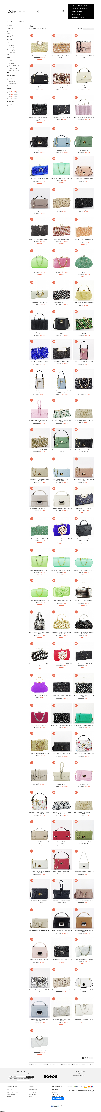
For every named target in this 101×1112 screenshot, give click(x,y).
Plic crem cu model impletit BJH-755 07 (61, 989)
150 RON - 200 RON (13, 68)
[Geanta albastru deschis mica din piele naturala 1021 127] (61, 379)
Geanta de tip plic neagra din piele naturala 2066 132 (83, 450)
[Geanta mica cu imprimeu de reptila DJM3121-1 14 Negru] (83, 527)
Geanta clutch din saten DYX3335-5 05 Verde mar (61, 601)
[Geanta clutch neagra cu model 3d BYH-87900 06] (83, 683)
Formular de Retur (33, 1094)
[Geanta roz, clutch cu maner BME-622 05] (83, 105)
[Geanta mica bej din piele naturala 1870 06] (39, 830)
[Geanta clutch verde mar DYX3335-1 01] (39, 259)
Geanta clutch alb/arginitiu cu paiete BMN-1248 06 (61, 813)
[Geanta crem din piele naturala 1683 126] (39, 918)
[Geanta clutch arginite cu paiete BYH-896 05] (39, 978)
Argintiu (10, 47)
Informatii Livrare (77, 11)
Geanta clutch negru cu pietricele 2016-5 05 (39, 664)
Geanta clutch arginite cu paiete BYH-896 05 (39, 990)
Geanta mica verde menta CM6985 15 (83, 725)
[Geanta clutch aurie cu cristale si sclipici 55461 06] (83, 290)
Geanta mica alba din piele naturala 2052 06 (83, 872)
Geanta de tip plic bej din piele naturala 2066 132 (39, 480)
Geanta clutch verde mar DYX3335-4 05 (39, 600)
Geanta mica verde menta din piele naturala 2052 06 (83, 149)
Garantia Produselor (33, 1092)
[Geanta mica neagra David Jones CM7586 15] (61, 918)
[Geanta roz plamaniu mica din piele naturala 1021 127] (83, 349)
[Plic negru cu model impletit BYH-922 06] (61, 349)
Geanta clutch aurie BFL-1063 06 (39, 449)
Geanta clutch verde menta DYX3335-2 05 (61, 178)
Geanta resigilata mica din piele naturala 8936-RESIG (61, 960)
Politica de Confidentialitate (23, 1080)
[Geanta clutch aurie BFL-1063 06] (39, 438)
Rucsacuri (9, 30)
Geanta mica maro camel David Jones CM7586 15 (84, 930)
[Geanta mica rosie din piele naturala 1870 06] (61, 830)
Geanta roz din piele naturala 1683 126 (83, 900)
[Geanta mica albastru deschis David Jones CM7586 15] (39, 1007)
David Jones (11, 78)
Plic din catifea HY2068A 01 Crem (39, 302)
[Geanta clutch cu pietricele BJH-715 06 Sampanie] (61, 44)
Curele (8, 33)
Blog (82, 17)
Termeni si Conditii (11, 1091)
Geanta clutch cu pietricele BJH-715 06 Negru (61, 696)
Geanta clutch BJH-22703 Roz (61, 271)
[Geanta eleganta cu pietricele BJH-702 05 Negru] (39, 620)
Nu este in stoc (12, 106)
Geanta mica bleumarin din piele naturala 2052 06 (39, 901)
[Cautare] (37, 11)
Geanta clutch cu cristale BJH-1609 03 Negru (84, 601)
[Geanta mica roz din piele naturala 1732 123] (39, 408)
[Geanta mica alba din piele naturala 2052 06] (83, 859)
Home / (9, 21)
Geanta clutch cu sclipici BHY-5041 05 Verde (83, 271)
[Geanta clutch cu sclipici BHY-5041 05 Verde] (83, 259)
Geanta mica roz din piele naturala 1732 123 (39, 421)
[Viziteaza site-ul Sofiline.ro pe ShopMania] (55, 1106)
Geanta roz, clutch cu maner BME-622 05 (84, 117)
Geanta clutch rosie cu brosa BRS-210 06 (62, 663)
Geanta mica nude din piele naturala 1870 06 (39, 210)
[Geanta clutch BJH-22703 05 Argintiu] (83, 947)
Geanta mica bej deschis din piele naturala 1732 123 (61, 783)
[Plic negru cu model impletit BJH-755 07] (83, 198)
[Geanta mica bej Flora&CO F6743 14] (39, 771)
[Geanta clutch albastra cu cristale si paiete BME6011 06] (39, 349)
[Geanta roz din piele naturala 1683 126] (83, 889)
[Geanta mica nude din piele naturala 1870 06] (39, 198)
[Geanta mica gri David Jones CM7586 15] (39, 496)
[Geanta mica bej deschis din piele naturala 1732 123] (61, 771)
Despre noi (9, 1089)
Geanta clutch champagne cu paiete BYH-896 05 (61, 86)
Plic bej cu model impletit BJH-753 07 (84, 420)
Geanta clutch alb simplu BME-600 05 (83, 1019)
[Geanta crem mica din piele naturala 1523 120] (83, 74)
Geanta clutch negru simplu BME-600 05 (39, 239)
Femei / (13, 21)
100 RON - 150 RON (13, 67)
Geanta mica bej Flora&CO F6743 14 (39, 783)
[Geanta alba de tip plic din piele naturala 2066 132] (39, 859)
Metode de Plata (33, 1089)
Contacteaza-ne (58, 1098)
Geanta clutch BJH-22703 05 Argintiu (84, 959)
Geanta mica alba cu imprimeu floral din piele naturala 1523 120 (84, 754)
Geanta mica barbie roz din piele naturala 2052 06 (84, 783)
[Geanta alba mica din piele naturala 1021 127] (39, 379)
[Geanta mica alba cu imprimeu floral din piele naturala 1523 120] (83, 741)
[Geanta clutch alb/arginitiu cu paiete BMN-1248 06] (61, 800)
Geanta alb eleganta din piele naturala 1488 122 (83, 990)
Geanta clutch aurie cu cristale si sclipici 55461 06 (84, 303)
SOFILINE (11, 85)
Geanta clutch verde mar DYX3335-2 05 (39, 570)
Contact (9, 1096)
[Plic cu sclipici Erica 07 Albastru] (83, 496)
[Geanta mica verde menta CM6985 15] (83, 713)
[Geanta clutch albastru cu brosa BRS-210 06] (61, 527)
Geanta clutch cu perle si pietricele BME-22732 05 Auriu (61, 632)
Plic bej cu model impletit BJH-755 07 (61, 210)
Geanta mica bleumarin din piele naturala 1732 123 (61, 901)
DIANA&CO (11, 80)
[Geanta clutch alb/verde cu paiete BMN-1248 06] (61, 408)
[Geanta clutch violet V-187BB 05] (39, 683)
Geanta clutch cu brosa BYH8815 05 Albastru (39, 179)
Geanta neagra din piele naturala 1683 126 (61, 754)
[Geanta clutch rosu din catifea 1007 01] (39, 713)
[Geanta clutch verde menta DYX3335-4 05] (83, 558)
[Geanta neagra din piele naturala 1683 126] (61, 741)
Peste (10, 91)
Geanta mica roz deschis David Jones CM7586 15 (39, 960)
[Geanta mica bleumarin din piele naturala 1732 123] (61, 889)
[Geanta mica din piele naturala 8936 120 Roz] (83, 44)
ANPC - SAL (31, 1098)
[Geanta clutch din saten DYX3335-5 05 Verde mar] (61, 588)
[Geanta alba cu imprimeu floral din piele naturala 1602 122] (39, 800)
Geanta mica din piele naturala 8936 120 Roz (84, 56)
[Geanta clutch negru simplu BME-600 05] (39, 227)
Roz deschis (11, 50)
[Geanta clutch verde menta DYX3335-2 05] (61, 166)
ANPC (30, 1096)
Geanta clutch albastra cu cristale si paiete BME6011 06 (39, 362)
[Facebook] (45, 1076)
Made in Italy (11, 83)
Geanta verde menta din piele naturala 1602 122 (61, 450)
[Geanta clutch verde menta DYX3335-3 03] (61, 558)
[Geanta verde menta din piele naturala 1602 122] (61, 438)
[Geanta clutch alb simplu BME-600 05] (83, 1007)
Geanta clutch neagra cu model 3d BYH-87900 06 (84, 696)
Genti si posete (10, 28)
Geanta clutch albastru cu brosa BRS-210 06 (61, 539)
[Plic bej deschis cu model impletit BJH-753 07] (83, 800)
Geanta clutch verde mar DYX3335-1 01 (39, 271)
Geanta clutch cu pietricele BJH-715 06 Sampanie (61, 56)
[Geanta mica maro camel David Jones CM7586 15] (83, 918)
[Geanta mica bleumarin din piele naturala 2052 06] (39, 889)
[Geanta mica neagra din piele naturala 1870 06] (39, 74)
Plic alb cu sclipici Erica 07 (39, 1050)
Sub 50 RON (11, 63)
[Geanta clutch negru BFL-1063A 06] (61, 290)
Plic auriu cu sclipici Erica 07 (39, 55)
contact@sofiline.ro (80, 1075)
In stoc (10, 104)
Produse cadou (76, 14)
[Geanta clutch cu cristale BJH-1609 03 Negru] (83, 588)
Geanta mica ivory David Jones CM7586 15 (61, 508)
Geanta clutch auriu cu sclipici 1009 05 (39, 753)
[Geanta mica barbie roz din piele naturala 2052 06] (83, 771)
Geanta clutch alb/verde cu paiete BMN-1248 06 (61, 421)
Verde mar (11, 49)
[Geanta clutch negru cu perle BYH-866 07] (61, 713)
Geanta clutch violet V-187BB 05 (39, 695)
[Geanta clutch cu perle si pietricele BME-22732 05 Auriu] (61, 620)
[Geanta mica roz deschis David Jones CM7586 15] (39, 947)
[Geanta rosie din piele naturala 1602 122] (61, 859)
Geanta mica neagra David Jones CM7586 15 (61, 930)
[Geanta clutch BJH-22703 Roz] (61, 259)
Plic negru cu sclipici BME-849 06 (61, 117)
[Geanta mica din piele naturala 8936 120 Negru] (39, 105)
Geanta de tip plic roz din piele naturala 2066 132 (84, 480)
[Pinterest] (47, 1076)
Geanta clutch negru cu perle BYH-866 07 (61, 725)
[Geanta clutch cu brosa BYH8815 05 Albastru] (39, 166)
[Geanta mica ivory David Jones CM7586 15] (61, 496)
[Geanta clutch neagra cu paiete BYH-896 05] (83, 379)
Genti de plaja (10, 35)
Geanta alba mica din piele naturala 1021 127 (39, 391)
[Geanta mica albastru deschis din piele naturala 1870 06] (61, 137)
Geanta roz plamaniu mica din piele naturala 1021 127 (84, 362)
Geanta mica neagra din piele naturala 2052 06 (39, 149)
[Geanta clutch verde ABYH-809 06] (39, 527)
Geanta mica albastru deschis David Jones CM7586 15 (39, 1019)
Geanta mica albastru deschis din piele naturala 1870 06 (61, 149)
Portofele (9, 36)
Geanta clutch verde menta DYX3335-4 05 (83, 570)
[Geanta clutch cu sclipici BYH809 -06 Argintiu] (61, 1007)
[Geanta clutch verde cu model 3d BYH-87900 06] (83, 320)
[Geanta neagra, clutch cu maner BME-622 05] (39, 320)
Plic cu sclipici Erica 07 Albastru (84, 508)
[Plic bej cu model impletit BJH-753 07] (83, 408)
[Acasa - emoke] (11, 11)
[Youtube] (50, 1076)
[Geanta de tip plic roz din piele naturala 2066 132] (83, 467)
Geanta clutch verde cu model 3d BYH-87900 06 (83, 332)
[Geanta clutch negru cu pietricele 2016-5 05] (39, 652)
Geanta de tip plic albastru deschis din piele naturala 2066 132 (61, 480)
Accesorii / (18, 21)
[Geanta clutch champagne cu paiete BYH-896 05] (61, 74)
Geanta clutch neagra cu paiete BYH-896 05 (84, 391)
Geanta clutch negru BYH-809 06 (84, 663)
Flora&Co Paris (12, 81)
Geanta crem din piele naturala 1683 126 (39, 930)
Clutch (8, 31)
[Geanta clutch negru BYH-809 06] (83, 652)
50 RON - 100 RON (12, 65)
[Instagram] (56, 1076)
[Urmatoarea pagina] (92, 1058)
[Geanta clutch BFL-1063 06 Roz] (61, 227)
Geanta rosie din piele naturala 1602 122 (61, 871)
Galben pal (11, 52)
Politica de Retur (33, 1091)
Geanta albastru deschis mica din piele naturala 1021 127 (61, 391)
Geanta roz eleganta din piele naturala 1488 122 (83, 179)
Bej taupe (11, 45)
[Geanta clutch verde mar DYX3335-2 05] (39, 558)
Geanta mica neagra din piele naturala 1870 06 (39, 86)
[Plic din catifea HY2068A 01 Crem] (39, 290)
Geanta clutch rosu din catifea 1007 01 (39, 725)
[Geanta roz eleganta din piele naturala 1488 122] (83, 166)
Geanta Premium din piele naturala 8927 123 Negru (61, 332)
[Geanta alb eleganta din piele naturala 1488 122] (83, 978)
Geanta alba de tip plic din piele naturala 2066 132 (39, 872)
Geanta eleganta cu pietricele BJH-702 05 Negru (39, 632)
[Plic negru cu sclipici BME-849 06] (61, 105)
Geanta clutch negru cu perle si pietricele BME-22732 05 (83, 632)
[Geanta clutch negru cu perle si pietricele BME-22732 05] (83, 620)
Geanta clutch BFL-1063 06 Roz (61, 239)
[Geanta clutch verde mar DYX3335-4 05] (39, 588)
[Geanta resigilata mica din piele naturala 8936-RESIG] (61, 947)
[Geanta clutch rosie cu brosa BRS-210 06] (61, 652)
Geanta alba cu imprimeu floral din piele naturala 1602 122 (39, 813)
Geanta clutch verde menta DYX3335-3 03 (61, 570)
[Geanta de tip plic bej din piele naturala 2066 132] (39, 467)
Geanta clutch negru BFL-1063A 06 (61, 302)
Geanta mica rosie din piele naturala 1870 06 (61, 842)
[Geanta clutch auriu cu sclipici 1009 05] (39, 741)
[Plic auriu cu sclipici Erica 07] (39, 44)
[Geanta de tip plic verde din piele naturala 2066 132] (83, 830)
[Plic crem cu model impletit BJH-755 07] (61, 978)
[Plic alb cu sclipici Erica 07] (39, 1039)
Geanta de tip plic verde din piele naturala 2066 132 (83, 842)
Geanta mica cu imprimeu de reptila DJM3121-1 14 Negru (84, 539)
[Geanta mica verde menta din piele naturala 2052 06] (83, 137)
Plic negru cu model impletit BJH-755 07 (84, 210)
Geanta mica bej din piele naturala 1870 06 (39, 842)
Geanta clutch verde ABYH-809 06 (39, 539)
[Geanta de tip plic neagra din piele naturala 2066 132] (83, 438)
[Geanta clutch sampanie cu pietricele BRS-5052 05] (83, 227)
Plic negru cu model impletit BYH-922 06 (61, 361)
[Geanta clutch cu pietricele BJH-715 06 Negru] (61, 683)
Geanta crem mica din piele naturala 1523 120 (84, 86)
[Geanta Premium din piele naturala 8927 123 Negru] (61, 320)
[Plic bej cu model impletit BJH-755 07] (61, 198)
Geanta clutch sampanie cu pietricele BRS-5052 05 (84, 240)
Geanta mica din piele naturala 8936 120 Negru (39, 118)
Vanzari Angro (76, 17)
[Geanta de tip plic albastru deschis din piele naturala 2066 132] (61, 467)
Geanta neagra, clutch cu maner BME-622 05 (39, 332)
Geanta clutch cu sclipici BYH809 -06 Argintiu (62, 1019)
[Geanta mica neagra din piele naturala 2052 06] (39, 137)
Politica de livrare (11, 1094)
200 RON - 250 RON (13, 70)
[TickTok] (53, 1076)
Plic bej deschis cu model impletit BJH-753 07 (83, 813)
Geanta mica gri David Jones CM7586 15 (39, 508)
